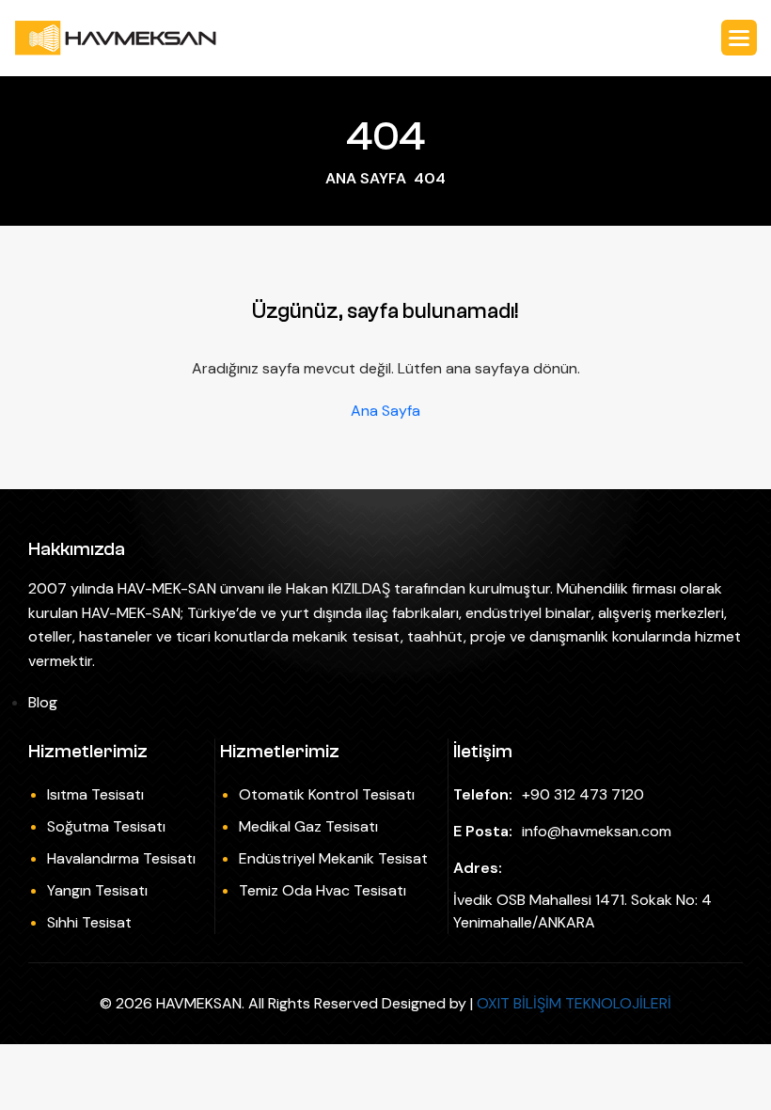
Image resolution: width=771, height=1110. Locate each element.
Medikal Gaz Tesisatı (308, 826)
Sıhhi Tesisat (89, 922)
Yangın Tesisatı (97, 890)
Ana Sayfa (385, 411)
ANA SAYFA (365, 178)
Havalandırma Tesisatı (121, 858)
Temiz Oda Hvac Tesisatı (322, 890)
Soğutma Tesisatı (106, 826)
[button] (739, 38)
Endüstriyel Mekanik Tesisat (333, 858)
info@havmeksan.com (596, 831)
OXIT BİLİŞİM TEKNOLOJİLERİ (574, 1003)
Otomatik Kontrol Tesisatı (327, 794)
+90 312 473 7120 (583, 794)
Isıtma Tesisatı (95, 794)
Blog (42, 702)
